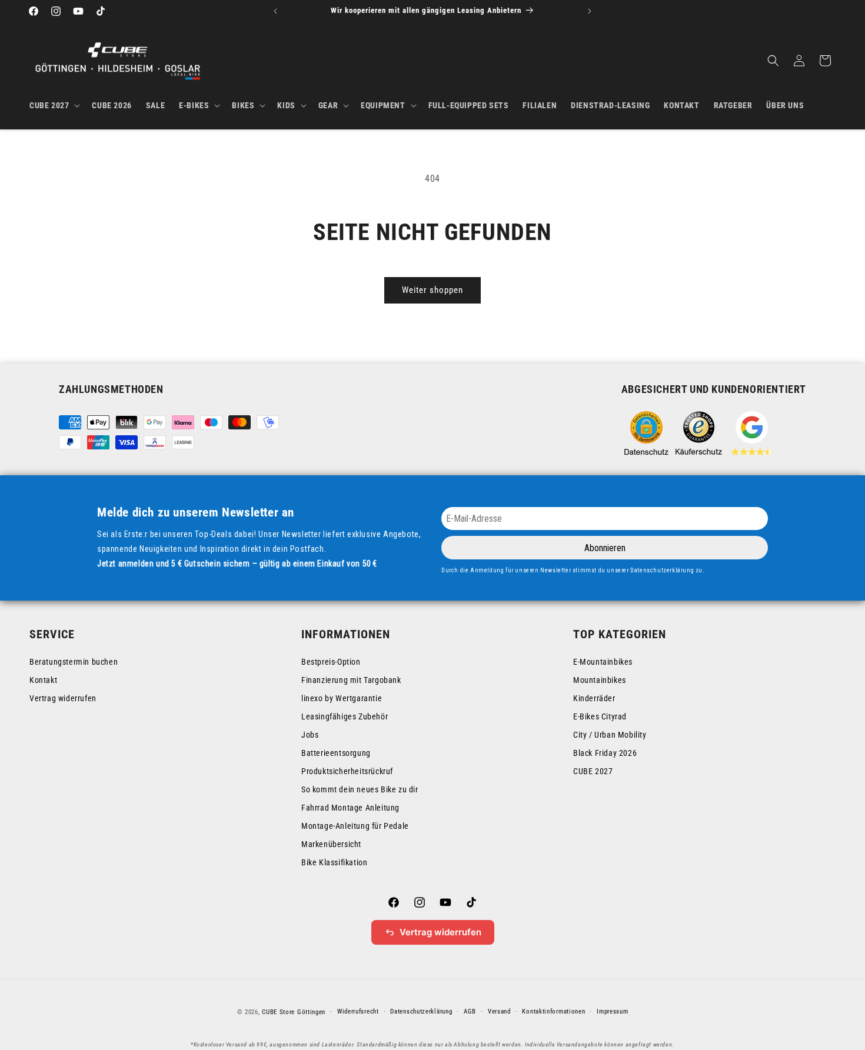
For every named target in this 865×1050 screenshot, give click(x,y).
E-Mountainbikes (603, 661)
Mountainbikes (599, 680)
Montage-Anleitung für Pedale (355, 826)
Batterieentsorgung (336, 753)
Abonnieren (605, 548)
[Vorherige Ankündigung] (275, 11)
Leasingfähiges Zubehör (344, 716)
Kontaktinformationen (553, 1011)
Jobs (309, 734)
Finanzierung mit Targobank (351, 680)
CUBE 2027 (593, 771)
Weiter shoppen (432, 290)
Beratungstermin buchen (73, 661)
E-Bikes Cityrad (600, 716)
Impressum (612, 1011)
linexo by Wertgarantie (341, 698)
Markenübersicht (331, 844)
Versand (499, 1011)
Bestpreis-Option (331, 661)
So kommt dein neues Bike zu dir (359, 789)
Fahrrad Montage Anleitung (350, 807)
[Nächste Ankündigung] (590, 11)
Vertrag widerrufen (63, 698)
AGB (470, 1011)
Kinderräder (594, 698)
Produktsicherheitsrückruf (347, 771)
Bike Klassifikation (334, 862)
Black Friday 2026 (605, 753)
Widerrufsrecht (358, 1011)
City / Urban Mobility (610, 734)
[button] (53, 105)
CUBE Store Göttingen (293, 1012)
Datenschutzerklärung (421, 1011)
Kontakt (43, 680)
